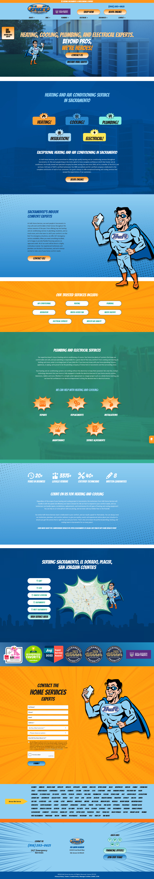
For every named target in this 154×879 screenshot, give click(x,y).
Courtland (101, 791)
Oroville (83, 805)
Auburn (84, 787)
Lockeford (42, 801)
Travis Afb (105, 812)
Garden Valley (131, 794)
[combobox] (48, 728)
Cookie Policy (74, 876)
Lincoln (133, 798)
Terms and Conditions (50, 749)
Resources (102, 18)
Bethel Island (102, 787)
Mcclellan (95, 801)
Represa (56, 809)
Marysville (78, 801)
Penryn (90, 805)
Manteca (69, 801)
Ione (82, 798)
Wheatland (48, 816)
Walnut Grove (134, 812)
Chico (33, 791)
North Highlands (45, 805)
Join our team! (114, 857)
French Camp (115, 794)
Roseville (102, 809)
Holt (71, 798)
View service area (39, 616)
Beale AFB (92, 787)
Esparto (79, 794)
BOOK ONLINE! (77, 179)
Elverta (63, 794)
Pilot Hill (98, 805)
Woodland (83, 816)
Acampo (33, 787)
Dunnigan (34, 794)
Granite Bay (35, 798)
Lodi (44, 587)
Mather (86, 801)
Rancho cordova (41, 594)
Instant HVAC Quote (8, 36)
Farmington (97, 794)
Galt (123, 794)
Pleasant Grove (137, 805)
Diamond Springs (118, 791)
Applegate (76, 787)
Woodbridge (73, 816)
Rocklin (94, 809)
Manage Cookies (85, 876)
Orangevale (74, 805)
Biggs (110, 787)
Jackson (96, 798)
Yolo (90, 816)
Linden (140, 798)
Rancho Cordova (45, 809)
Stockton (54, 812)
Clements (70, 791)
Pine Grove (107, 805)
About (31, 18)
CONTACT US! (39, 258)
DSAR (93, 876)
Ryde (109, 809)
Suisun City (63, 812)
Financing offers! (115, 850)
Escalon (71, 794)
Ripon (87, 809)
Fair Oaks (87, 794)
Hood (77, 798)
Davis (109, 791)
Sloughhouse (35, 812)
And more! (106, 816)
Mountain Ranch (136, 801)
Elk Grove (55, 794)
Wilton (57, 816)
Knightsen (117, 798)
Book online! (115, 11)
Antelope (60, 787)
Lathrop (126, 798)
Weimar (144, 812)
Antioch (68, 787)
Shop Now (89, 11)
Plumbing (64, 18)
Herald (65, 798)
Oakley (56, 805)
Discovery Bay (131, 791)
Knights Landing (107, 798)
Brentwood (119, 787)
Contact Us (77, 55)
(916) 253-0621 (116, 6)
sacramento (42, 602)
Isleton (88, 798)
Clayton (62, 791)
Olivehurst (64, 805)
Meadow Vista (105, 801)
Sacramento (117, 809)
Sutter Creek (80, 812)
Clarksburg (53, 791)
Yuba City (97, 816)
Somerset (45, 812)
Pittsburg (116, 805)
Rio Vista (80, 809)
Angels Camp (51, 787)
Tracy (98, 812)
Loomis (56, 801)
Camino (135, 787)
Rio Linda (71, 809)
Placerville (125, 805)
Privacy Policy (59, 749)
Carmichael (143, 787)
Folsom (105, 794)
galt (44, 580)
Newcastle (34, 805)
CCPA (97, 876)
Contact (121, 18)
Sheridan (126, 809)
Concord (86, 791)
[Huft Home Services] (39, 9)
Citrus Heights (42, 791)
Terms (67, 876)
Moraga (114, 801)
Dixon (140, 791)
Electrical (83, 18)
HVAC (47, 18)
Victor (125, 812)
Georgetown (142, 794)
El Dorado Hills (45, 794)
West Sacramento (41, 609)
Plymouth (34, 809)
